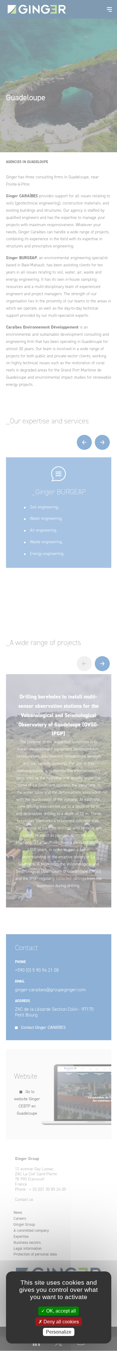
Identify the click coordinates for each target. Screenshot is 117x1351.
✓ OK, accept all (58, 1310)
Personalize (58, 1331)
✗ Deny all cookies (58, 1321)
